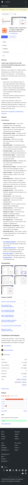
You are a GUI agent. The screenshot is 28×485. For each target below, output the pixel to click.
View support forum (6, 423)
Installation (5, 48)
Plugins (16, 436)
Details (4, 42)
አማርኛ (5, 467)
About (2, 431)
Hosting (3, 436)
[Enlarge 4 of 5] (25, 277)
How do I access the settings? (8, 301)
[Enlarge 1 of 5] (11, 267)
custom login (23, 379)
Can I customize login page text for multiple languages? (7, 311)
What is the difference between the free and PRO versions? (9, 321)
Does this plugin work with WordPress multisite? (7, 306)
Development (6, 52)
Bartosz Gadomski (8, 350)
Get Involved (18, 443)
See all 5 (25, 376)
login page (24, 384)
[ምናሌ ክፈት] (26, 2)
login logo (24, 382)
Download (4, 36)
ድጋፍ (4, 55)
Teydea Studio (14, 33)
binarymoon (7, 354)
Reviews (5, 45)
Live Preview (12, 36)
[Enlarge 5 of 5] (11, 287)
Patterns (17, 438)
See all (25, 410)
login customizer (18, 382)
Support (3, 445)
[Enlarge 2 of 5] (25, 267)
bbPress (4, 459)
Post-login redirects (8, 253)
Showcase (17, 431)
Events (16, 445)
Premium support (7, 257)
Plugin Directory (4, 5)
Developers (4, 447)
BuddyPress (4, 461)
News (2, 434)
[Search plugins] (15, 14)
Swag (17, 450)
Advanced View (5, 388)
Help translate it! (23, 9)
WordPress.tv (5, 450)
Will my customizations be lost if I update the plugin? (7, 316)
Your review (4, 410)
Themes (16, 434)
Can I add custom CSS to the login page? (11, 325)
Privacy (3, 438)
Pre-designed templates (9, 241)
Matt (3, 456)
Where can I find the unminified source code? (7, 330)
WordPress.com (5, 454)
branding (18, 379)
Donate (17, 447)
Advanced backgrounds (9, 247)
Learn (2, 443)
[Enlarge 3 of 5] (11, 277)
